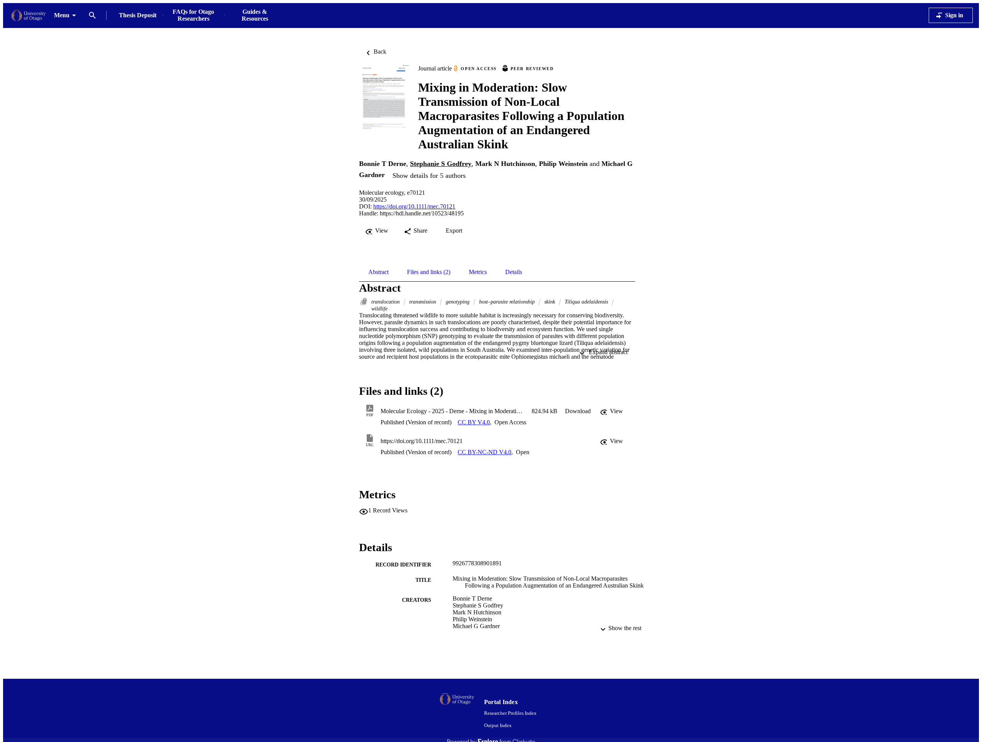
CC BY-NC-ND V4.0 (484, 452)
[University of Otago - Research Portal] (28, 15)
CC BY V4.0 (474, 422)
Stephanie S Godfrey (440, 163)
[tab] (378, 272)
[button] (577, 411)
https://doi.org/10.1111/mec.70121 (414, 206)
